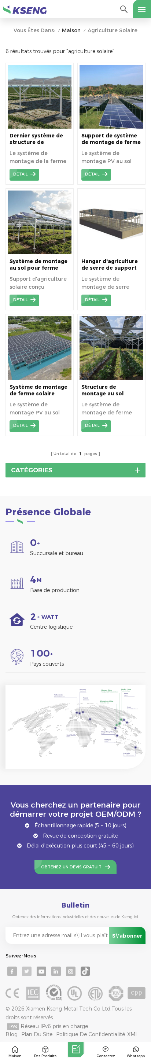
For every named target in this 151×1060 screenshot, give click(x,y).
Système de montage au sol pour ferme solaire (38, 264)
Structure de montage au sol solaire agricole (102, 390)
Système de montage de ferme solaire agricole (38, 390)
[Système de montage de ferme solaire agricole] (39, 378)
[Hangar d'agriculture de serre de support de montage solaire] (111, 252)
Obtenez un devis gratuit (71, 867)
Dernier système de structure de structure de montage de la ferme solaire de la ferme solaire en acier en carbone (38, 139)
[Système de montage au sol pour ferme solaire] (39, 252)
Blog (11, 1034)
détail (20, 174)
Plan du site (36, 1034)
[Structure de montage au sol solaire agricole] (111, 378)
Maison (71, 30)
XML (132, 1034)
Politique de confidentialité (90, 1034)
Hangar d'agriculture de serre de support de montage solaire (109, 264)
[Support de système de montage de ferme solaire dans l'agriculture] (111, 126)
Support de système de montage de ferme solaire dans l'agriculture (111, 139)
